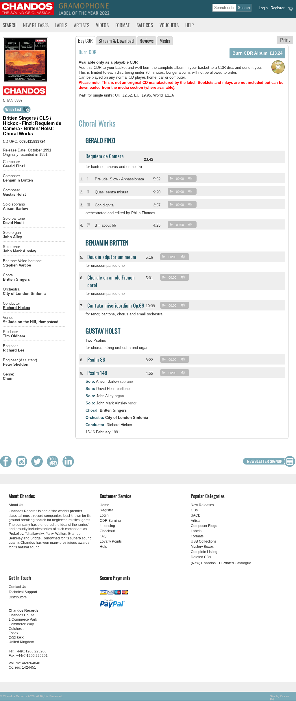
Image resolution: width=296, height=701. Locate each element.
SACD (196, 515)
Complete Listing (204, 552)
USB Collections (204, 541)
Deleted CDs (201, 557)
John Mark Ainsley (19, 251)
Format (122, 25)
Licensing (107, 526)
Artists (81, 25)
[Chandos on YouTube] (54, 466)
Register (277, 8)
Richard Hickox (16, 308)
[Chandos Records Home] (27, 14)
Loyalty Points (111, 541)
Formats (197, 536)
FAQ (103, 536)
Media (165, 40)
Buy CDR (85, 40)
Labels (61, 25)
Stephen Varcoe (17, 265)
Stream (116, 40)
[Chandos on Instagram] (23, 466)
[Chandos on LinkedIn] (69, 466)
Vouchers (169, 25)
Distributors (18, 597)
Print (285, 40)
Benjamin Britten (18, 180)
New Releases (36, 25)
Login (263, 8)
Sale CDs (144, 25)
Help (189, 25)
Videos (102, 25)
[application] (183, 179)
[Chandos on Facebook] (7, 466)
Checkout (107, 531)
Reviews (147, 40)
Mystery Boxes (202, 547)
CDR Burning (110, 521)
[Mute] (190, 178)
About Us (16, 505)
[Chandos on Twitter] (38, 466)
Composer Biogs (204, 526)
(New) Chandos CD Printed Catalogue (221, 563)
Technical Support (23, 592)
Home (104, 505)
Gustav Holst (14, 194)
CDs (194, 510)
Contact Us (17, 587)
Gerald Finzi (14, 166)
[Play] (171, 178)
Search (9, 25)
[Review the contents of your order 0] (290, 11)
